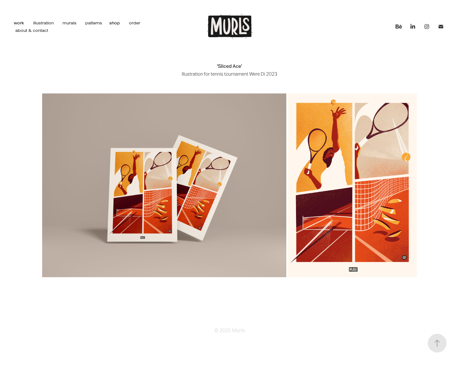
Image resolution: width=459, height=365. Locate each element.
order (134, 22)
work (19, 22)
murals (69, 22)
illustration (43, 22)
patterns (93, 22)
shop (114, 22)
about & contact (31, 30)
